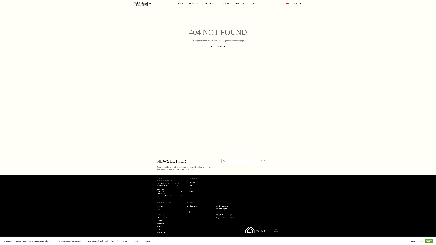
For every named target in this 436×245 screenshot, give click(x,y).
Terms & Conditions (163, 215)
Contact (254, 3)
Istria (190, 185)
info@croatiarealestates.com (225, 218)
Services (224, 3)
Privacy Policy (161, 232)
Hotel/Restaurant (192, 206)
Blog (158, 209)
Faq (158, 212)
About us (239, 3)
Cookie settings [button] (417, 241)
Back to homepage (218, 46)
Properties (194, 3)
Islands (191, 191)
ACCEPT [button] (429, 241)
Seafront (210, 3)
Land (187, 209)
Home (180, 3)
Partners (160, 206)
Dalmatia (192, 182)
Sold (158, 229)
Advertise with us (163, 218)
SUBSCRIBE (263, 161)
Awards (159, 221)
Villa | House (190, 212)
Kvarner (191, 188)
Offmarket (160, 224)
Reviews (160, 227)
